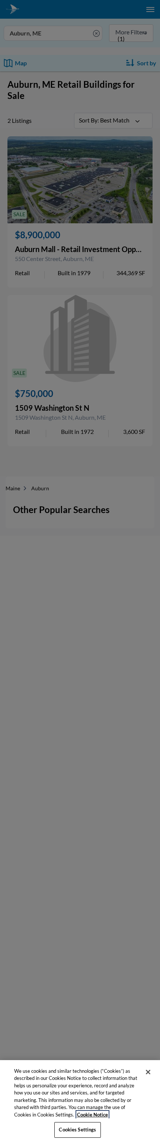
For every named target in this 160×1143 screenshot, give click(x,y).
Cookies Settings (77, 1130)
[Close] (148, 1072)
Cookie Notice (92, 1115)
